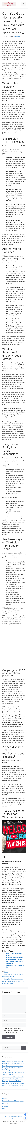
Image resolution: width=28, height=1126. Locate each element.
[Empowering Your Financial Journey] (9, 4)
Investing (5, 1106)
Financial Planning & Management (12, 1101)
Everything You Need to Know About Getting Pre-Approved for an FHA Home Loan (13, 981)
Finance (4, 1098)
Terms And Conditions (17, 1116)
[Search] (23, 1048)
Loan (6, 972)
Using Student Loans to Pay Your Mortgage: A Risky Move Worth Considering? (12, 1068)
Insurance (5, 1103)
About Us (7, 1116)
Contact (14, 1119)
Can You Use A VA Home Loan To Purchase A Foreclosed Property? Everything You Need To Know (12, 1079)
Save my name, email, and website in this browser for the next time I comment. (13, 1030)
